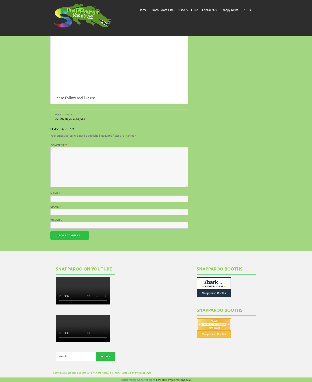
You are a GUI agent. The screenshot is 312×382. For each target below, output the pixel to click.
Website (56, 219)
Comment (58, 145)
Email (55, 206)
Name (55, 193)
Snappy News (229, 10)
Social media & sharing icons (138, 379)
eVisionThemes (143, 373)
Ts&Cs (246, 10)
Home (143, 10)
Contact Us (209, 10)
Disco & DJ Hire (188, 10)
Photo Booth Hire (162, 10)
